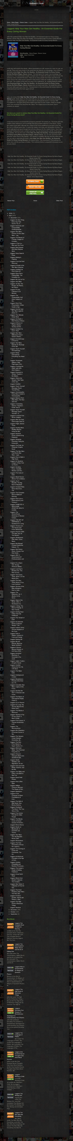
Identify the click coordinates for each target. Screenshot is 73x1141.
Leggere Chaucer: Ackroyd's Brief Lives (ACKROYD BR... (17, 755)
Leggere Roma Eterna (17, 825)
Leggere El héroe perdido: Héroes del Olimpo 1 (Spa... (17, 897)
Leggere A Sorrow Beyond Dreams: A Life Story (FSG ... (16, 649)
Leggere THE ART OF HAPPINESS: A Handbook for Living (17, 521)
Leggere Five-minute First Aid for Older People (16, 815)
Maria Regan (15, 22)
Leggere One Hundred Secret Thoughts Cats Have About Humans (15, 1055)
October (13, 912)
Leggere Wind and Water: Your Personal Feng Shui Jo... (17, 749)
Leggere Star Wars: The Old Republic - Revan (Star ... (16, 836)
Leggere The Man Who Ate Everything (19, 1114)
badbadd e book (36, 3)
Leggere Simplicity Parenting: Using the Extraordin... (17, 441)
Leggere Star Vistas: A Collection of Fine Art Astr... (17, 885)
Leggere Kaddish (15, 384)
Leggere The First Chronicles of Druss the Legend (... (16, 844)
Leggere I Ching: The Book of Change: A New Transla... (16, 607)
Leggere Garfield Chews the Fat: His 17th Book (16, 666)
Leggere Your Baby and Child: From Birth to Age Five (17, 773)
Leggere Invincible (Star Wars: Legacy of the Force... (17, 686)
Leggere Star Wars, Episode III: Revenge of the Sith (17, 344)
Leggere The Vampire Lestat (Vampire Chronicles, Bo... (16, 738)
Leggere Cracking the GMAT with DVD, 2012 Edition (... (16, 368)
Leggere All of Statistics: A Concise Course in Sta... (17, 732)
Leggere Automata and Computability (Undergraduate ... (17, 227)
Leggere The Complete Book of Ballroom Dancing (17, 494)
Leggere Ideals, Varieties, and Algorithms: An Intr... (17, 761)
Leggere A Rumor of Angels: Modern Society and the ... (16, 324)
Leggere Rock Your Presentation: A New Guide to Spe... (17, 305)
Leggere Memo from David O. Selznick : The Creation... (16, 879)
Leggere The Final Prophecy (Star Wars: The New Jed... (17, 891)
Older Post (59, 200)
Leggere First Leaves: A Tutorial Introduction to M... (17, 722)
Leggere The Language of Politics (19, 1034)
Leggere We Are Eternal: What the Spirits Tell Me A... (16, 643)
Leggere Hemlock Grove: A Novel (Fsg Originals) (17, 435)
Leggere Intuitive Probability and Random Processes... (17, 864)
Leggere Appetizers (16, 791)
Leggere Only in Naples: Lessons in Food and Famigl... (16, 635)
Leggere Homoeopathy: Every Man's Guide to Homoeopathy (17, 394)
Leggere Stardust (15, 907)
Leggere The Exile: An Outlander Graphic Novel (17, 447)
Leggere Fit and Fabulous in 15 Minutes (15, 291)
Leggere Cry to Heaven (17, 702)
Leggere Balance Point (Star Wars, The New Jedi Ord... (17, 399)
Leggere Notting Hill (16, 639)
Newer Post (10, 200)
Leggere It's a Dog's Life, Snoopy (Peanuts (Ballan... (16, 564)
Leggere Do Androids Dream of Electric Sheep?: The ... (16, 623)
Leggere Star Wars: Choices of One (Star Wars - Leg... (17, 233)
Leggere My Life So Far (17, 279)
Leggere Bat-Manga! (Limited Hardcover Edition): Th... (16, 545)
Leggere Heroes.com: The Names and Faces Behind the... (16, 527)
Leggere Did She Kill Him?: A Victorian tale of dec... (17, 692)
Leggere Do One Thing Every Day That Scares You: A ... (17, 221)
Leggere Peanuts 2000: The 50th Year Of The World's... (17, 533)
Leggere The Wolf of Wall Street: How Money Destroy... (16, 803)
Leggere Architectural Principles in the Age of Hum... (17, 858)
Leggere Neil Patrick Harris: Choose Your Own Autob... (17, 551)
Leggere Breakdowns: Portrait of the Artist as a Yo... (16, 680)
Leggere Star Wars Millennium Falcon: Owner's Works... (16, 334)
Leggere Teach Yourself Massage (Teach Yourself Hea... (17, 388)
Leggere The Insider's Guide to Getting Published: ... (16, 870)
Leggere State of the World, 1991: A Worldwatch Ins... (16, 602)
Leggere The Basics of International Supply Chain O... (17, 698)
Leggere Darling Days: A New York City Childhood (17, 613)
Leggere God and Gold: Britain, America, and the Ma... (17, 767)
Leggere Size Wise (16, 281)
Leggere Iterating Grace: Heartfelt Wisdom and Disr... (16, 468)
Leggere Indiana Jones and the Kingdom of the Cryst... (17, 629)
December (14, 217)
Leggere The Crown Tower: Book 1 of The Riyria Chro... (17, 576)
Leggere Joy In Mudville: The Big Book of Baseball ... (16, 482)
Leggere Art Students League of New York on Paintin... (17, 463)
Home (36, 10)
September (14, 914)
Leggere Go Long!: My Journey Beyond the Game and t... (17, 706)
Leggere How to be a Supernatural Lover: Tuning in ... (17, 500)
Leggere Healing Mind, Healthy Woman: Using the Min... (17, 429)
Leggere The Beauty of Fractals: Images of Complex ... (17, 239)
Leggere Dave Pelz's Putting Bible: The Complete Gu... (16, 275)
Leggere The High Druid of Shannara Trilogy (16, 903)
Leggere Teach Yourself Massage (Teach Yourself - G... (17, 411)
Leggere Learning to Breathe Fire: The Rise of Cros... (16, 570)
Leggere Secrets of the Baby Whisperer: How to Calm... (17, 588)
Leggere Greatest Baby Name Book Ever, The (17, 488)
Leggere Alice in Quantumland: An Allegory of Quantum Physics (15, 970)
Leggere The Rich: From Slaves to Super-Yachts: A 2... (16, 744)
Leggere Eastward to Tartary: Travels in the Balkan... (16, 374)
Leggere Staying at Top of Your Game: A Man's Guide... (17, 716)
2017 (10, 215)
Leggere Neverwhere (16, 840)
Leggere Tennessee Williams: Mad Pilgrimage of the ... (16, 362)
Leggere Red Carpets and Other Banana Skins (16, 249)
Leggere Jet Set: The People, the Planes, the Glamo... (16, 285)
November (14, 909)
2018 (10, 213)
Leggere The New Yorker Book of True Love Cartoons (17, 582)
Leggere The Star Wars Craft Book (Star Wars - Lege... (17, 453)
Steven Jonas (24, 22)
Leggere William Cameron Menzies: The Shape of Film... (17, 787)
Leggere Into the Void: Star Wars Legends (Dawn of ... (17, 311)
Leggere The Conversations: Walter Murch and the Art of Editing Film (15, 947)
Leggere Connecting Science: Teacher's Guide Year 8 (16, 405)
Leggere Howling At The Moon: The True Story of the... (17, 809)
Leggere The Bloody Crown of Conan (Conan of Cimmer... (17, 820)
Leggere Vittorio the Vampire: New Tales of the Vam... (17, 380)
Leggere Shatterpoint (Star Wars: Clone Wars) (16, 539)
